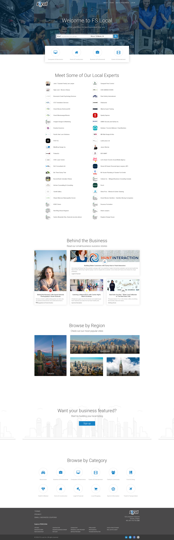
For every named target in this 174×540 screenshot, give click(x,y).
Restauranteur (39, 531)
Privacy (37, 514)
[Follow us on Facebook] (134, 537)
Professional (93, 529)
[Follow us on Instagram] (138, 537)
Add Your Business (122, 3)
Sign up (87, 423)
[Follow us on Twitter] (130, 537)
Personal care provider (78, 529)
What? (59, 36)
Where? (93, 36)
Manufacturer (38, 529)
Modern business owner (60, 529)
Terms (37, 511)
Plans (112, 3)
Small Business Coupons (45, 517)
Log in (133, 3)
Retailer (55, 531)
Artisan (36, 527)
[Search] (116, 36)
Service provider (75, 531)
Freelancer (92, 527)
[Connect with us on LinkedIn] (126, 537)
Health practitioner (113, 527)
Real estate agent (112, 529)
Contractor (56, 527)
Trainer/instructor (95, 531)
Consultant (74, 527)
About (105, 3)
